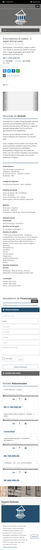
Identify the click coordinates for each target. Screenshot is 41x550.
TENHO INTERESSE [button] (11, 310)
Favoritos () (36, 2)
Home (5, 30)
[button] (6, 101)
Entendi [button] (34, 536)
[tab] (20, 310)
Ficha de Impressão (12, 76)
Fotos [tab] (6, 85)
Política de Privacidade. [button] (10, 547)
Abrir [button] (34, 301)
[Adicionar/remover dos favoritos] (37, 390)
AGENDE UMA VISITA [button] (12, 373)
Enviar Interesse (20, 367)
